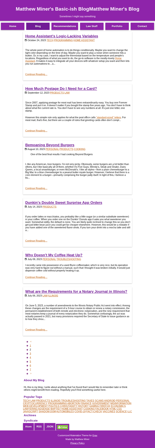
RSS (39, 426)
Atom (28, 426)
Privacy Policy (77, 443)
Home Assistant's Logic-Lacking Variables (61, 36)
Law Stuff (91, 26)
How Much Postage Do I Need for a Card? (61, 88)
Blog (38, 26)
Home (12, 26)
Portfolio (117, 26)
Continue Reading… (36, 74)
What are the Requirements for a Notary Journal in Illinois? (76, 291)
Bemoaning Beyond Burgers (49, 145)
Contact (142, 26)
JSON (49, 426)
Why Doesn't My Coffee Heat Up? (53, 255)
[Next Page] (31, 373)
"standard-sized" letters (108, 117)
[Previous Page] (31, 341)
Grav (94, 435)
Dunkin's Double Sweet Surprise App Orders (63, 202)
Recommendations (65, 26)
